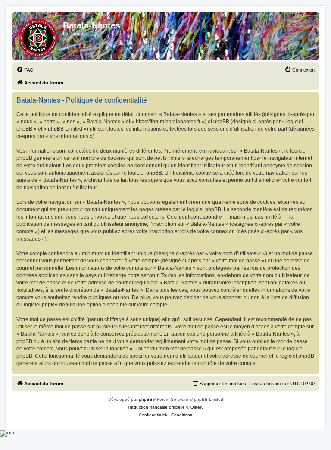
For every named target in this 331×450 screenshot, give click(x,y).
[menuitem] (25, 70)
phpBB (146, 399)
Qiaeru (197, 407)
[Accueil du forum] (38, 36)
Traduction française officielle (156, 407)
